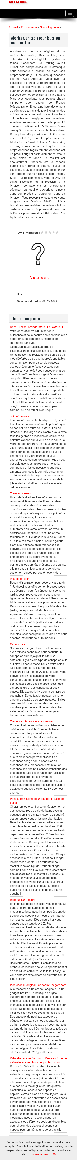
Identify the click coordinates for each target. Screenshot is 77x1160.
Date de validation (29, 301)
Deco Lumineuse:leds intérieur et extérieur (36, 327)
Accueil (13, 27)
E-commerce (29, 27)
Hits (19, 294)
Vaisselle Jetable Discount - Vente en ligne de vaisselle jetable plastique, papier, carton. (38, 1060)
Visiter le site (39, 277)
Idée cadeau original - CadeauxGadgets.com (38, 985)
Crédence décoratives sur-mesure (31, 721)
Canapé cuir (17, 644)
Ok (54, 1154)
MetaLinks (17, 2)
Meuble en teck (19, 578)
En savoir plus (39, 1154)
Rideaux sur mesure (22, 900)
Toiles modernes (20, 493)
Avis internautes (29, 232)
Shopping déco (49, 27)
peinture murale (20, 416)
